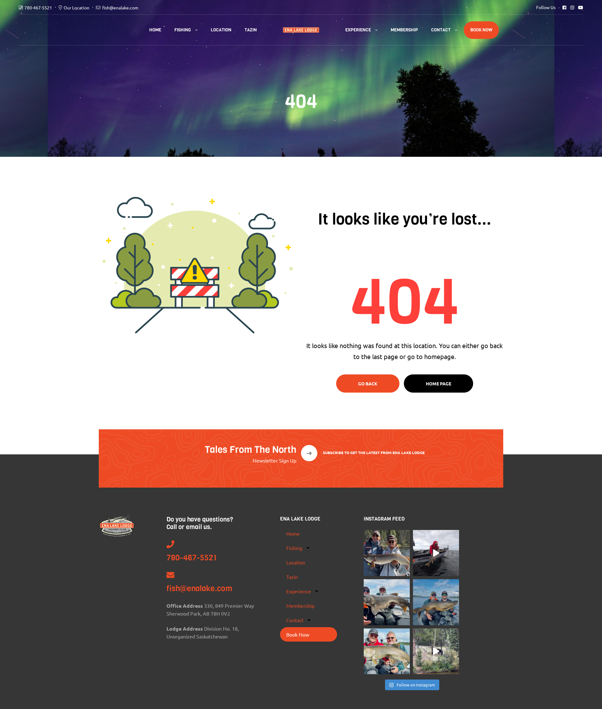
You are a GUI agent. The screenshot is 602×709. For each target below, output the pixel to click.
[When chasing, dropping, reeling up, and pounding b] (387, 602)
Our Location (76, 7)
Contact (441, 30)
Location (221, 30)
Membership (404, 30)
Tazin (251, 30)
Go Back (368, 383)
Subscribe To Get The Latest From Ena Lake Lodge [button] (373, 452)
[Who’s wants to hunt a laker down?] (387, 651)
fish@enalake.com (120, 7)
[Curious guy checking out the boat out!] (436, 651)
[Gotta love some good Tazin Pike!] (387, 553)
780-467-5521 (38, 7)
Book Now (481, 30)
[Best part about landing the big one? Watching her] (436, 553)
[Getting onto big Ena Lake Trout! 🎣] (436, 602)
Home (155, 30)
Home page (438, 383)
